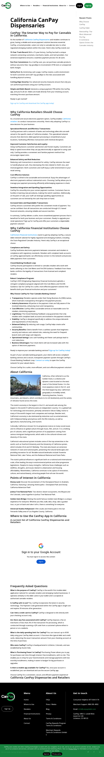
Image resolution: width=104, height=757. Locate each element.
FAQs (48, 700)
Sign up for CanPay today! (59, 350)
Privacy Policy (72, 749)
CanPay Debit (84, 28)
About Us (62, 5)
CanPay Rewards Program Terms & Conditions (56, 724)
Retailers (36, 5)
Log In (79, 6)
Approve (46, 754)
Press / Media (51, 704)
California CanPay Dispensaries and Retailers (40, 677)
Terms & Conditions (53, 718)
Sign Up (88, 6)
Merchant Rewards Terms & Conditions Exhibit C (56, 732)
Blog (47, 709)
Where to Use (25, 5)
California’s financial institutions (23, 235)
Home (26, 700)
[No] (101, 751)
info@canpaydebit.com (87, 709)
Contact (72, 5)
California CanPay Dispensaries (37, 39)
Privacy (48, 714)
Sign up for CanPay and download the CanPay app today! (32, 103)
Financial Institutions (50, 5)
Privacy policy (56, 754)
